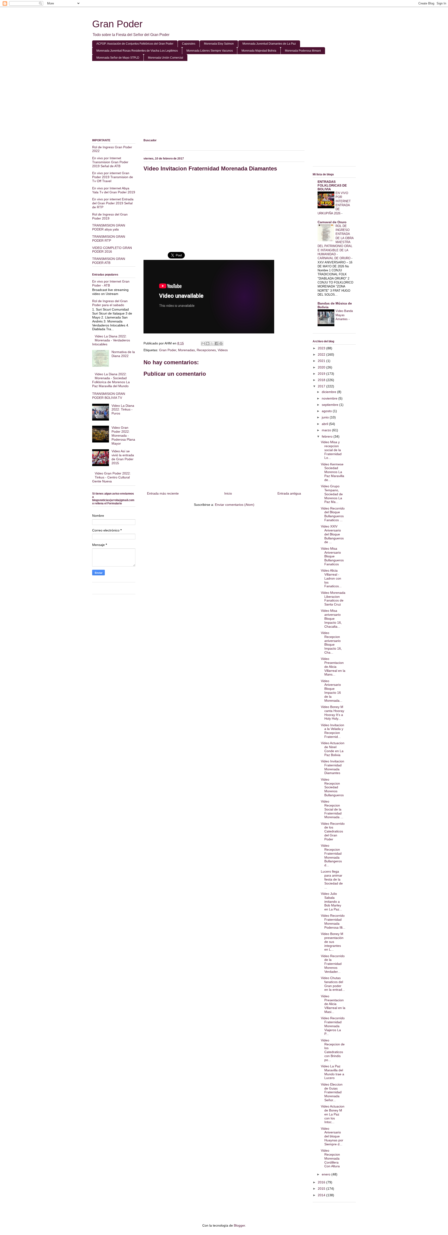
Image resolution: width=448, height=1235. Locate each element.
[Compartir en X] (212, 343)
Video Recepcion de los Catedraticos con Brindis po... (333, 1050)
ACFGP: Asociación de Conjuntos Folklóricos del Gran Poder (134, 43)
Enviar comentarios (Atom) (234, 504)
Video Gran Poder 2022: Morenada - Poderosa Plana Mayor (123, 435)
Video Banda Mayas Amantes (344, 315)
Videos (223, 350)
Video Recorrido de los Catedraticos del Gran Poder (333, 831)
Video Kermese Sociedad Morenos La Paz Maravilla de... (332, 472)
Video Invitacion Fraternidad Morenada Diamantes (332, 767)
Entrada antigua (289, 493)
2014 (322, 1195)
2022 (322, 354)
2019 (322, 373)
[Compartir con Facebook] (216, 343)
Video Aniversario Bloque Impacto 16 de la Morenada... (331, 690)
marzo (327, 430)
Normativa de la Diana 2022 (123, 354)
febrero (327, 436)
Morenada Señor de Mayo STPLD (117, 57)
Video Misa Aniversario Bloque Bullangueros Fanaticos (332, 556)
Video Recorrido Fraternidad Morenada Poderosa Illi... (333, 921)
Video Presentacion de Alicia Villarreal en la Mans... (333, 666)
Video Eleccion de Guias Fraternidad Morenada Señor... (332, 1092)
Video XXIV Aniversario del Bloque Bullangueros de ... (332, 534)
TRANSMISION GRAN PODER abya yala (108, 227)
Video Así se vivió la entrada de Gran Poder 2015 (123, 457)
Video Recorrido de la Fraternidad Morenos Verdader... (333, 963)
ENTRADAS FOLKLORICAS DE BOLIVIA (332, 185)
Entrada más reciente (163, 493)
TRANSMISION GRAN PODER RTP (108, 238)
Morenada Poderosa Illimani (303, 50)
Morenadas (186, 350)
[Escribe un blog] (207, 343)
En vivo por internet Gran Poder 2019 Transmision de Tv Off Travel (112, 177)
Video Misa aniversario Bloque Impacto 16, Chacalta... (331, 618)
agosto (327, 411)
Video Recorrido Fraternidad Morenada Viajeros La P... (333, 1026)
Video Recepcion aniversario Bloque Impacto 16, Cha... (331, 642)
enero (326, 1174)
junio (326, 417)
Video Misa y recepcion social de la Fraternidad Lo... (331, 450)
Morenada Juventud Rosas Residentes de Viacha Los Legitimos (137, 50)
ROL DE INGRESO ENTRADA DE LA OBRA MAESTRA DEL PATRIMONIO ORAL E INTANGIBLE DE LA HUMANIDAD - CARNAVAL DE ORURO (336, 242)
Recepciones (206, 350)
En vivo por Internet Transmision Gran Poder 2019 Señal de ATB (110, 162)
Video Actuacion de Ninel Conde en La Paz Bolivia (332, 749)
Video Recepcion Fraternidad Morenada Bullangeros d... (331, 855)
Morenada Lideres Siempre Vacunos (209, 50)
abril (325, 424)
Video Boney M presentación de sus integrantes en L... (332, 941)
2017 (322, 386)
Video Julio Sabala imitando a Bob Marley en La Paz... (331, 901)
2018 (322, 380)
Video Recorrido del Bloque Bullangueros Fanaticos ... (333, 514)
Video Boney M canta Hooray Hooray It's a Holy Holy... (332, 712)
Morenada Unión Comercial (165, 57)
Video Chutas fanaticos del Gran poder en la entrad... (333, 983)
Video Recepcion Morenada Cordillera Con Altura (330, 1158)
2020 (322, 367)
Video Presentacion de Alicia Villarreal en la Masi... (333, 1004)
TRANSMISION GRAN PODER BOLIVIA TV (108, 396)
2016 (322, 1182)
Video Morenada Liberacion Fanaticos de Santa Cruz (333, 598)
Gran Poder (117, 23)
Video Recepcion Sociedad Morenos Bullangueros (332, 787)
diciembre (329, 392)
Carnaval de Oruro (332, 222)
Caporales (188, 43)
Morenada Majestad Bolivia (259, 50)
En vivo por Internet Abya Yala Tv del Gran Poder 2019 (113, 190)
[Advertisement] (224, 100)
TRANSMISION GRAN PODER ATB (108, 261)
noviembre (330, 398)
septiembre (330, 405)
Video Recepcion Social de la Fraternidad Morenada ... (332, 809)
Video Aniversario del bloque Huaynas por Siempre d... (332, 1136)
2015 (322, 1188)
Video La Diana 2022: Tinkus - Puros (123, 409)
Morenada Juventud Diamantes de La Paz (269, 43)
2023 (322, 348)
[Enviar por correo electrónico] (203, 343)
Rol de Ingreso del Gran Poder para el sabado (110, 303)
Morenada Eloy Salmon (219, 43)
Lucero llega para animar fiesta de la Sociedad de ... (332, 879)
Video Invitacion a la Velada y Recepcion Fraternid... (332, 731)
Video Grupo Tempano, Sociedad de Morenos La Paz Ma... (332, 494)
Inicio (228, 493)
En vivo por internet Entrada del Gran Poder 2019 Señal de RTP (112, 203)
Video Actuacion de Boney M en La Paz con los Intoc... (332, 1114)
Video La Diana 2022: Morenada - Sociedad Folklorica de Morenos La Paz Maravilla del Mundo (111, 380)
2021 (322, 361)
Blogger (239, 1225)
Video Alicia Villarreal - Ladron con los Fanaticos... (331, 578)
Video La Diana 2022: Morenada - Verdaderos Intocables (111, 340)
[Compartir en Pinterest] (221, 343)
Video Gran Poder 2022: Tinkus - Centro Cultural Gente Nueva (111, 477)
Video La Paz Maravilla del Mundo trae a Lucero (332, 1072)
